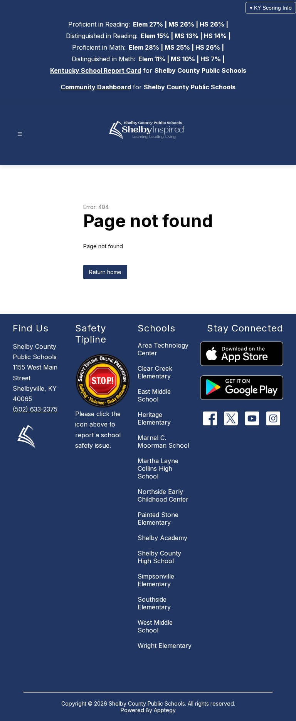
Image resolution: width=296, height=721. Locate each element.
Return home (105, 272)
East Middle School (154, 395)
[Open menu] (19, 134)
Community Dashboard (96, 87)
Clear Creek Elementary (155, 372)
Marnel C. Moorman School (163, 441)
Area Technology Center (163, 349)
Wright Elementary (165, 645)
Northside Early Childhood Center (163, 495)
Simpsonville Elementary (156, 580)
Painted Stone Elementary (158, 518)
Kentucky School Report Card (95, 70)
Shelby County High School (159, 557)
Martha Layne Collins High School (158, 468)
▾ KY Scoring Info (271, 8)
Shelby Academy (162, 538)
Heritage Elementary (154, 418)
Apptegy (165, 710)
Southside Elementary (154, 603)
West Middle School (155, 626)
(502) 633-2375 (35, 409)
